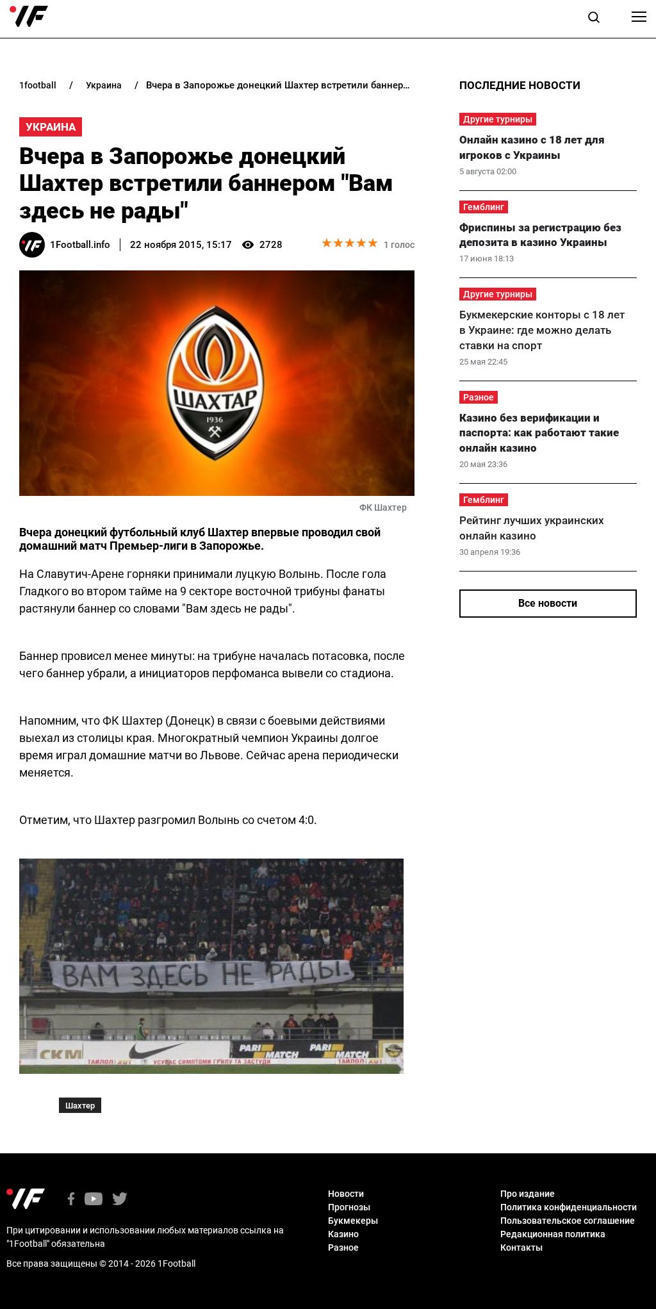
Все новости (547, 603)
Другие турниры (497, 119)
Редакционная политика (552, 1234)
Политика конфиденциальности (568, 1207)
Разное (478, 397)
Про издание (527, 1194)
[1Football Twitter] (119, 1199)
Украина (51, 126)
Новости (346, 1194)
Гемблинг (483, 207)
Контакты (521, 1247)
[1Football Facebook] (71, 1199)
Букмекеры (353, 1220)
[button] (594, 19)
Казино (343, 1234)
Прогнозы (349, 1207)
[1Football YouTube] (93, 1199)
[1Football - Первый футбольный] (29, 17)
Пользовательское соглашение (567, 1220)
